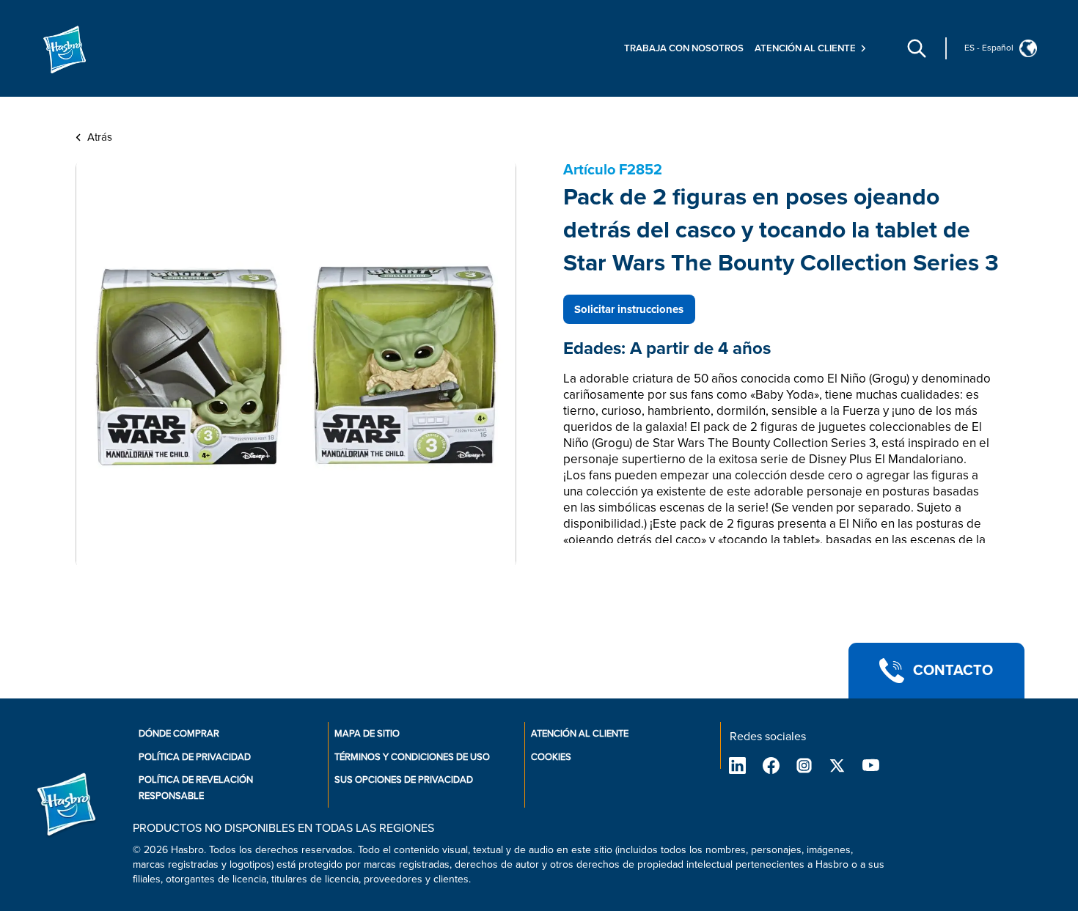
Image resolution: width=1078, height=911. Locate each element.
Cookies (551, 757)
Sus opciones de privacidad (403, 780)
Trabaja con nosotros (684, 48)
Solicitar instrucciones (628, 309)
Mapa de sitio (367, 734)
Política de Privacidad (195, 757)
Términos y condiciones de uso (412, 757)
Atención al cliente (579, 734)
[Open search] (917, 48)
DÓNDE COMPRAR (179, 734)
